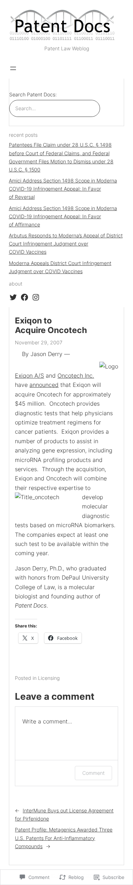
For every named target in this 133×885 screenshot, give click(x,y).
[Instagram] (36, 297)
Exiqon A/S (29, 375)
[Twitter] (13, 297)
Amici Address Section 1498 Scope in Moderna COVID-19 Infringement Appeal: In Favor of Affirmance (63, 216)
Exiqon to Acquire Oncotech (51, 325)
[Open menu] (13, 68)
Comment (93, 773)
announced (44, 384)
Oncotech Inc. (75, 375)
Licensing (49, 678)
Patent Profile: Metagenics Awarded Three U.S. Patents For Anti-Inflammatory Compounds (63, 838)
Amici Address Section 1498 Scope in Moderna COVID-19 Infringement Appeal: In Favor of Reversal (63, 188)
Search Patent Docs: (33, 94)
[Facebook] (24, 297)
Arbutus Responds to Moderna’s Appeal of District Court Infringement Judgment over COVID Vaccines (66, 243)
